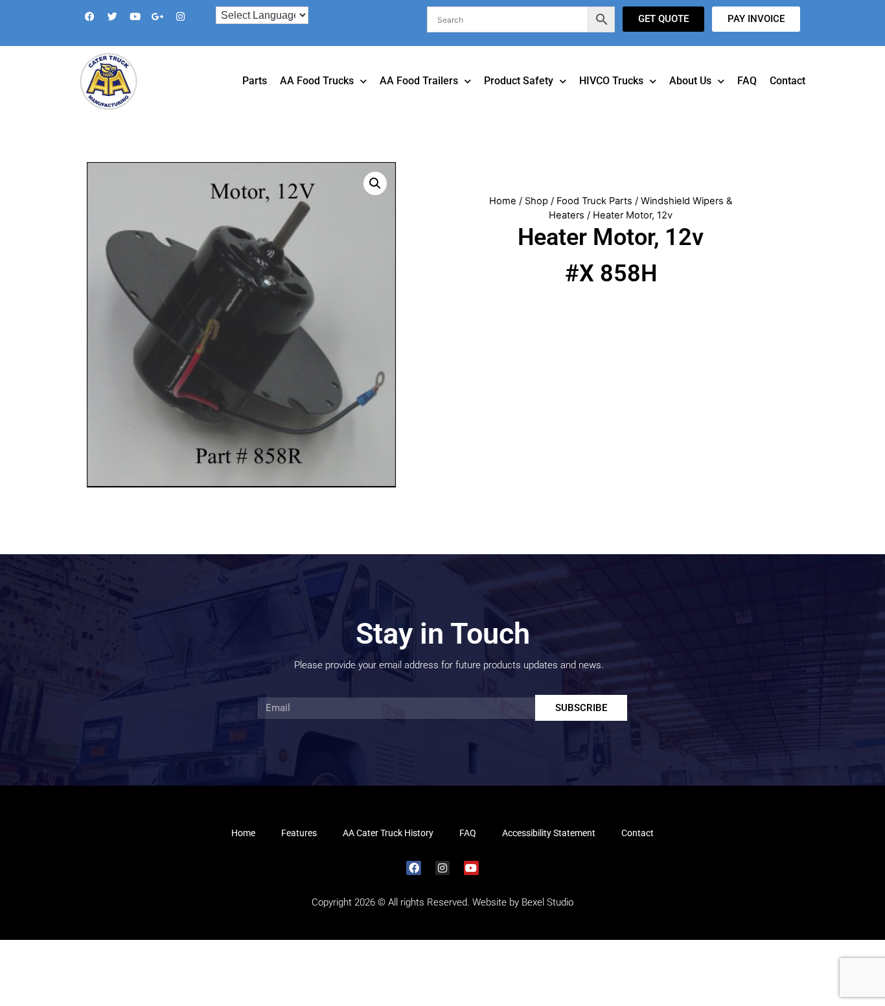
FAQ (747, 99)
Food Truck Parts (594, 219)
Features (299, 851)
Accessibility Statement (548, 851)
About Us (690, 99)
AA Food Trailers (419, 99)
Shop (536, 219)
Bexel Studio (547, 920)
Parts (254, 99)
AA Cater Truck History (388, 851)
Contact (787, 99)
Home (502, 219)
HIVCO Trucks (611, 99)
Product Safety (518, 99)
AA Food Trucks (317, 99)
